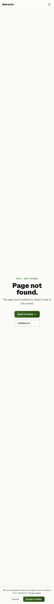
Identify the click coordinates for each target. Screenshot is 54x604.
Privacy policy (34, 593)
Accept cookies (34, 599)
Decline (15, 599)
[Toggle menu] (49, 4)
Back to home (25, 314)
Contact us (24, 323)
